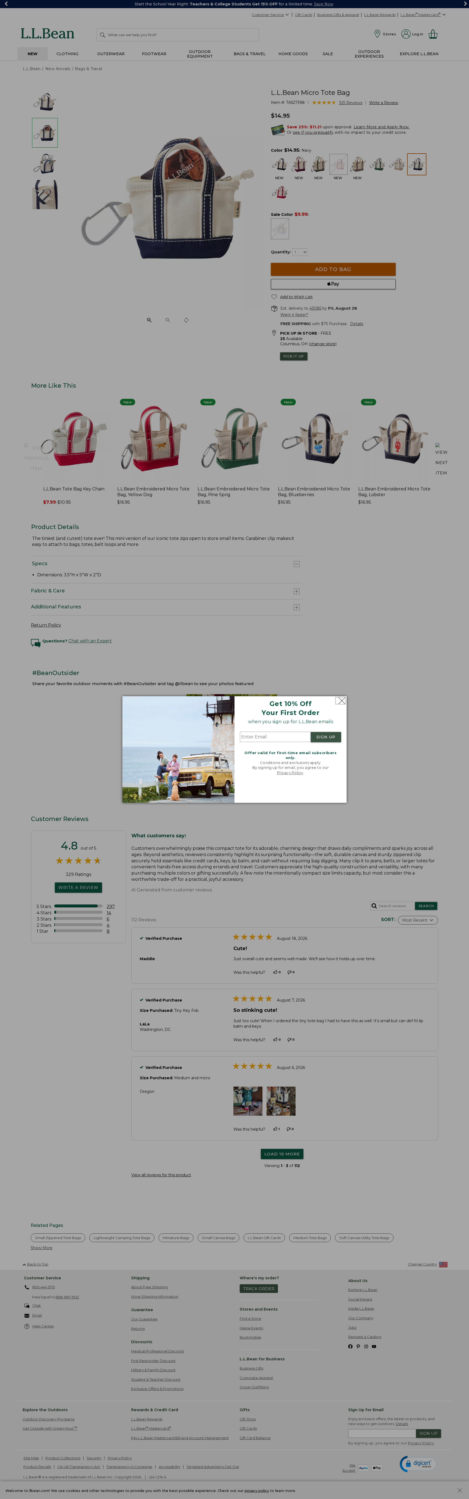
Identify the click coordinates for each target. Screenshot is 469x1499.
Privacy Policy (290, 772)
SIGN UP (325, 737)
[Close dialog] (340, 700)
